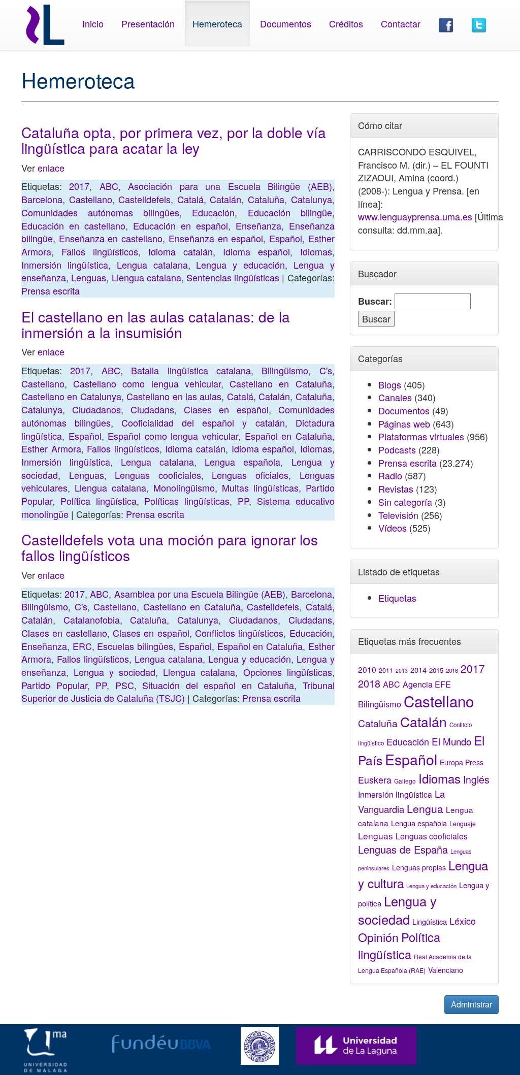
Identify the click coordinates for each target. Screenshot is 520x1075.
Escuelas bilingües (135, 646)
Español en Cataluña (288, 435)
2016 (452, 670)
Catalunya (311, 199)
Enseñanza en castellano (110, 238)
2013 (402, 670)
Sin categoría (405, 501)
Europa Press (461, 762)
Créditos (346, 23)
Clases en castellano (64, 632)
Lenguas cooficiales (158, 474)
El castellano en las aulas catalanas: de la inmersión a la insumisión (155, 324)
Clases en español (226, 409)
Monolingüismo (184, 487)
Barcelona (41, 199)
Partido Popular (54, 685)
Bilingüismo (285, 370)
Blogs (389, 384)
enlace (51, 167)
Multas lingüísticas (260, 487)
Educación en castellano (73, 225)
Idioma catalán (180, 251)
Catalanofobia (91, 619)
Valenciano (445, 970)
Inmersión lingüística (64, 264)
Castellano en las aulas (173, 396)
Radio (390, 475)
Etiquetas (397, 597)
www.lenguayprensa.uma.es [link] (415, 216)
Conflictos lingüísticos (239, 632)
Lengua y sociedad (114, 671)
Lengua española (242, 461)
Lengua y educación (240, 264)
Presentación (148, 23)
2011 (386, 670)
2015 (436, 670)
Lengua (425, 808)
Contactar (400, 23)
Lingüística (429, 921)
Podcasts (397, 449)
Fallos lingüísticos (99, 251)
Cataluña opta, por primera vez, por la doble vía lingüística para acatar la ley (173, 140)
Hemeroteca (217, 23)
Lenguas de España (403, 849)
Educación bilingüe (290, 212)
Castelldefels (144, 199)
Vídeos (392, 527)
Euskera (375, 779)
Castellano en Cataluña (281, 383)
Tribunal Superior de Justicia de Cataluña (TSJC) (178, 691)
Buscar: (375, 301)
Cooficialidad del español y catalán (202, 422)
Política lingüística (98, 500)
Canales (395, 397)
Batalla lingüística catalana (191, 370)
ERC (82, 646)
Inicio (93, 23)
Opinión (378, 937)
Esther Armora (51, 448)
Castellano (90, 199)
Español (285, 238)
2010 (367, 669)
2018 (369, 683)
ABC (109, 185)
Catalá (190, 199)
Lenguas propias (419, 867)
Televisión (398, 515)
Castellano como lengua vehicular (147, 383)
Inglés (476, 779)
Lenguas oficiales (250, 474)
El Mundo (451, 741)
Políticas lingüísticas (187, 500)
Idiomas (316, 251)
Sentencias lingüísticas (232, 277)
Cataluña (266, 199)
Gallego (405, 780)
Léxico (462, 920)
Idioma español (256, 251)
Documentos (285, 23)
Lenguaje (462, 823)
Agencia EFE (427, 684)
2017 (79, 185)
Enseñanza (258, 225)
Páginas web (404, 423)
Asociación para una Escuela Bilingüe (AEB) (230, 185)
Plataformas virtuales (421, 436)
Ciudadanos (96, 409)
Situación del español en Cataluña (218, 685)
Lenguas (88, 277)
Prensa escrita (50, 290)
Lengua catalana (152, 264)
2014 (418, 670)
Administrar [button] (471, 1004)
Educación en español (180, 225)
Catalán (225, 199)
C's (325, 370)
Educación (213, 212)
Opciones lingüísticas (287, 671)
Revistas (395, 488)
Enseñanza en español (216, 238)
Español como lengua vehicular (173, 435)
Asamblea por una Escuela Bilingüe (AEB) (200, 593)
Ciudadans (152, 409)
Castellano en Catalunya (71, 396)
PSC (124, 685)
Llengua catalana (146, 277)
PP (243, 500)
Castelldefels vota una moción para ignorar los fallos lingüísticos (169, 547)
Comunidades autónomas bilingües (100, 212)
